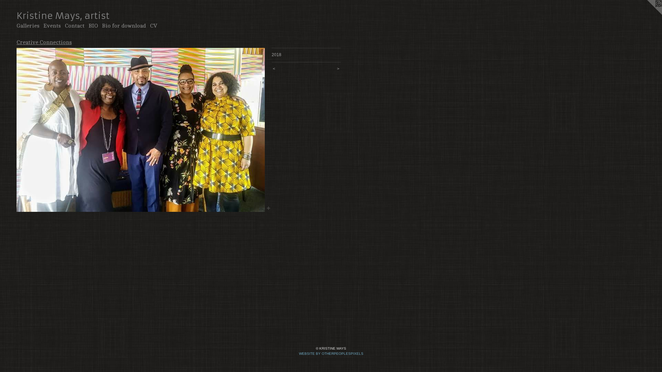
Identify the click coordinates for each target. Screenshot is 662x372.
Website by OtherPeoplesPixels (331, 353)
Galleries (28, 26)
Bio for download (124, 26)
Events (52, 26)
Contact (74, 26)
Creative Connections (44, 42)
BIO (93, 26)
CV (153, 26)
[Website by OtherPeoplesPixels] (648, 14)
